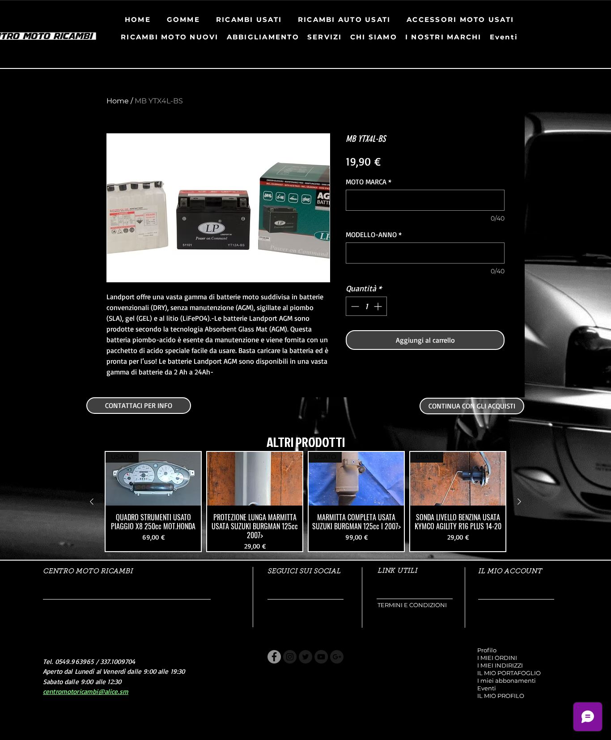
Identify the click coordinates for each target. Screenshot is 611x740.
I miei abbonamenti (506, 680)
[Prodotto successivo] (519, 501)
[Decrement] (354, 306)
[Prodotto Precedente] (91, 501)
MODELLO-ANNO (374, 234)
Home (117, 101)
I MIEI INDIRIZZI (500, 665)
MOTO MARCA (368, 181)
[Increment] (379, 306)
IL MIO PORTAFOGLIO (509, 672)
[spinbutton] (366, 306)
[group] (305, 502)
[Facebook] (274, 656)
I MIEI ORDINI (497, 657)
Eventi (486, 688)
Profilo (486, 650)
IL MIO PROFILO (500, 695)
